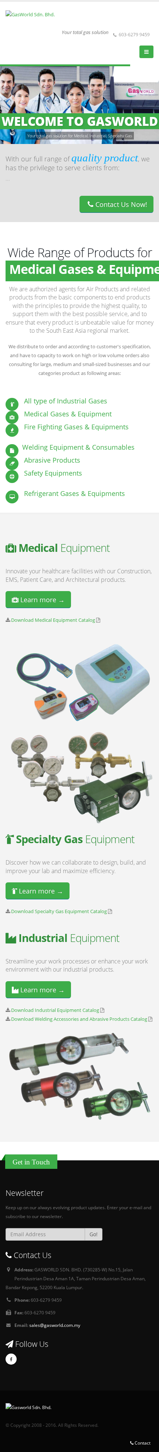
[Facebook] (11, 1359)
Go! (93, 1234)
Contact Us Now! (120, 204)
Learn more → (41, 599)
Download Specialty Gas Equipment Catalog (59, 911)
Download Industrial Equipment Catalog (55, 1010)
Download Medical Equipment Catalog (53, 620)
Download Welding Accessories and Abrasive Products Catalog (79, 1019)
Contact (141, 1443)
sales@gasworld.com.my (54, 1325)
